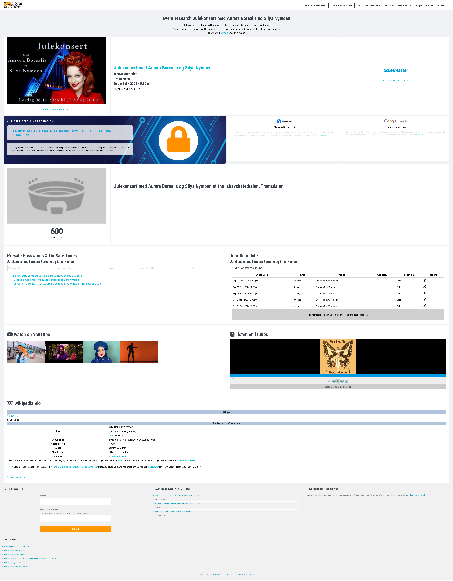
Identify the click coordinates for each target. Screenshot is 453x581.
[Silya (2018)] (14, 416)
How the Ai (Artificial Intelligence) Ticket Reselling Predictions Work (30, 558)
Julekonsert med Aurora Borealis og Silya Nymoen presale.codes (47, 275)
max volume (329, 381)
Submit (75, 529)
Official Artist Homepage (56, 109)
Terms (238, 574)
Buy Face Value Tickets (396, 80)
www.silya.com (117, 456)
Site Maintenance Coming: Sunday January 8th (173, 511)
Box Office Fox (218, 574)
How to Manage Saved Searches (16, 563)
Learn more (324, 135)
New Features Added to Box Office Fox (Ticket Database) (177, 496)
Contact (251, 574)
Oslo (111, 435)
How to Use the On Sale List (14, 550)
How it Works (229, 574)
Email (42, 496)
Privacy (244, 574)
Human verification (48, 509)
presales (225, 33)
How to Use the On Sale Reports (16, 567)
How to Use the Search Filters (15, 554)
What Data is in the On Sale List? (16, 546)
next (342, 381)
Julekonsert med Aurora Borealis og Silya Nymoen (163, 68)
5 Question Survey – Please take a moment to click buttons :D (179, 503)
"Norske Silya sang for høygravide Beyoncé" (74, 466)
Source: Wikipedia (16, 477)
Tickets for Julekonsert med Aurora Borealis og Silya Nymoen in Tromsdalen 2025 (56, 283)
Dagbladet (153, 466)
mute (319, 381)
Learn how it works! (417, 495)
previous (334, 381)
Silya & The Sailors (187, 460)
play (338, 381)
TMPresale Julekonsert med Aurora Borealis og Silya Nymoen (45, 279)
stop (346, 381)
